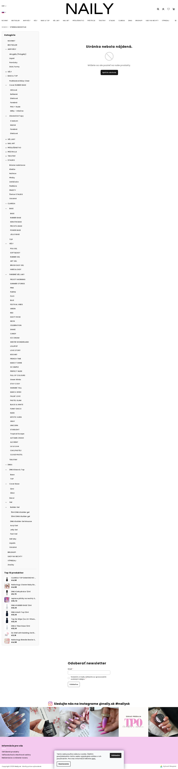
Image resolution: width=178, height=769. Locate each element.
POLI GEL (13, 248)
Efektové (14, 98)
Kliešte (12, 169)
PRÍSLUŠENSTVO (14, 147)
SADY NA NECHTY (15, 556)
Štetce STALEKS (16, 194)
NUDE (12, 413)
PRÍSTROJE (12, 152)
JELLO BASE (15, 234)
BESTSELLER (12, 45)
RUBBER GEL (15, 257)
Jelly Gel (14, 530)
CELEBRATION (16, 325)
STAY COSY (15, 384)
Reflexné (14, 94)
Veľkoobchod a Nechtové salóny (16, 755)
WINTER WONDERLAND (19, 342)
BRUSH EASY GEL (17, 265)
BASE (11, 208)
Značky (11, 565)
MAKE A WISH (15, 392)
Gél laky (12, 539)
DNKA (10, 464)
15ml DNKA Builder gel (20, 512)
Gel (10, 502)
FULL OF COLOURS (17, 375)
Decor (12, 498)
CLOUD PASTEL (16, 454)
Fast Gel (13, 534)
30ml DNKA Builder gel (20, 516)
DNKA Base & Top (17, 469)
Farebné (13, 102)
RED (11, 313)
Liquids (12, 543)
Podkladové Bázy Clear (19, 81)
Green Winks (15, 379)
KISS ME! (13, 354)
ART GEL (13, 261)
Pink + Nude (15, 107)
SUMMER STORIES (17, 283)
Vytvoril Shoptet (169, 766)
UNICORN (14, 425)
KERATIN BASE (16, 222)
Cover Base (14, 484)
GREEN (13, 308)
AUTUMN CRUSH (17, 438)
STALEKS (11, 160)
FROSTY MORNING (17, 279)
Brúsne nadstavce (17, 165)
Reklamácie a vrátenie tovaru (15, 758)
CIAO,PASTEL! (16, 450)
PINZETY (12, 190)
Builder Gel (15, 507)
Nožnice (12, 173)
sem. (94, 758)
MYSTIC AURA (16, 417)
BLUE (12, 300)
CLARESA (11, 203)
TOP (11, 239)
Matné (13, 125)
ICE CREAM (14, 338)
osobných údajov (78, 679)
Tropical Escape (17, 434)
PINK (12, 288)
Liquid (11, 58)
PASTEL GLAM (15, 400)
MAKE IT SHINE (16, 363)
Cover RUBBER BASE (17, 85)
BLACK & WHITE (16, 404)
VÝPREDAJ (12, 560)
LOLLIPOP (14, 346)
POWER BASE (15, 230)
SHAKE (13, 329)
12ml (12, 489)
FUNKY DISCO (16, 409)
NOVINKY (11, 41)
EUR (3, 6)
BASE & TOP (13, 76)
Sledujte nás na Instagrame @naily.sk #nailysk (92, 704)
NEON (12, 321)
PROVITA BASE (16, 226)
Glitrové (13, 90)
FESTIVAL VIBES (16, 304)
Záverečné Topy (16, 116)
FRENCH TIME (15, 358)
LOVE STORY (15, 350)
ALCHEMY (14, 442)
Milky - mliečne (16, 111)
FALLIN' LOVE (15, 396)
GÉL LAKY (11, 139)
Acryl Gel (14, 525)
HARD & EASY (15, 269)
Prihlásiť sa (74, 684)
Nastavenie (64, 764)
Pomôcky (13, 62)
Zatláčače (14, 182)
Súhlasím (115, 755)
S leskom (14, 121)
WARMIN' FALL (16, 388)
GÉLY (10, 71)
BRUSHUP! (12, 552)
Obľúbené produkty (10, 752)
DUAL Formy (14, 66)
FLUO (12, 296)
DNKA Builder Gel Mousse (21, 521)
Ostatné (13, 198)
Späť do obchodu (109, 72)
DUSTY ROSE (15, 317)
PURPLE (13, 292)
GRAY (12, 421)
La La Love (14, 446)
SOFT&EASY (15, 253)
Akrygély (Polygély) (17, 54)
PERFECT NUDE (16, 371)
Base (12, 474)
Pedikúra (13, 186)
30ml (12, 493)
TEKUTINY (12, 156)
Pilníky (12, 177)
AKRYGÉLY (12, 49)
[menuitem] (5, 20)
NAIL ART (11, 143)
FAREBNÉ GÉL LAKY (17, 274)
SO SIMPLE (14, 367)
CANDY (13, 333)
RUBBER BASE (15, 217)
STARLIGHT (15, 429)
